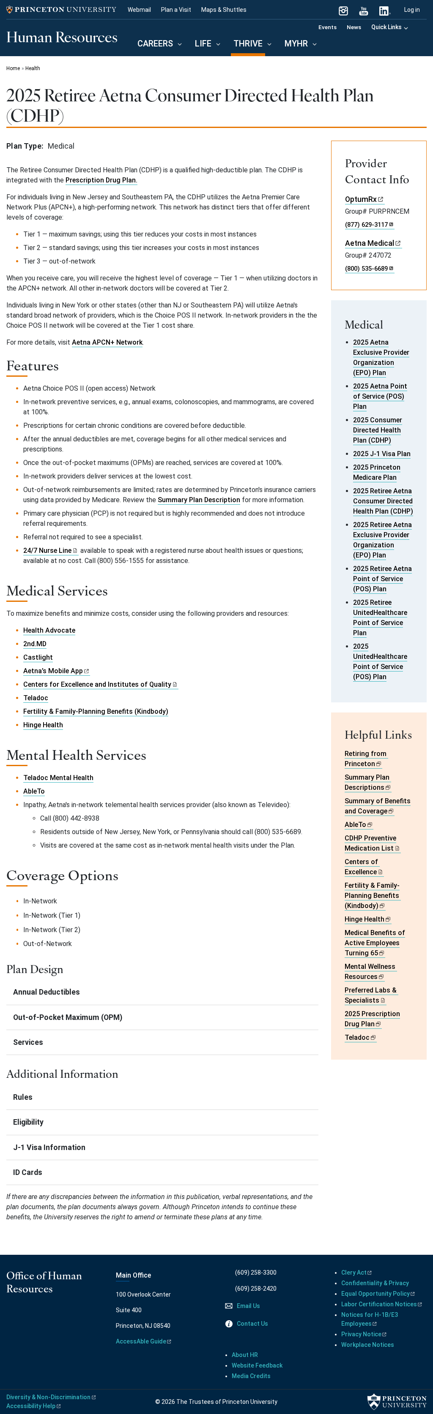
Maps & (224, 9)
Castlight (38, 657)
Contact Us (252, 1323)
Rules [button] (23, 1097)
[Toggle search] (422, 26)
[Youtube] (23, 1315)
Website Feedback (257, 1365)
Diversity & (48, 1397)
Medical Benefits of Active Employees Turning (375, 943)
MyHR (296, 43)
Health (32, 68)
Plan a (176, 9)
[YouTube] (363, 10)
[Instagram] (343, 10)
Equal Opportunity (375, 1293)
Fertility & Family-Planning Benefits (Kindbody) (95, 711)
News (354, 27)
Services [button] (28, 1042)
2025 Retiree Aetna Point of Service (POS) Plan (382, 579)
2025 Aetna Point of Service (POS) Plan (380, 396)
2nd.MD (35, 644)
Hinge (364, 919)
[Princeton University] (61, 10)
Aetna (369, 243)
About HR (245, 1354)
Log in (412, 9)
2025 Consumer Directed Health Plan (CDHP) (377, 430)
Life (203, 43)
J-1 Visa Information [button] (49, 1147)
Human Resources (62, 36)
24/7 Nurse (47, 551)
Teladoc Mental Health (58, 778)
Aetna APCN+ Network (107, 342)
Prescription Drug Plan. (101, 180)
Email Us (248, 1306)
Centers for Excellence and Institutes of (97, 684)
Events (327, 27)
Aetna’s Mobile (53, 671)
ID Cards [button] (27, 1172)
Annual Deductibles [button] (46, 992)
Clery (354, 1272)
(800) (366, 268)
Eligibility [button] (28, 1122)
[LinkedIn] (384, 10)
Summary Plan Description (199, 500)
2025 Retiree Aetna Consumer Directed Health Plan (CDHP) (383, 501)
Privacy (361, 1334)
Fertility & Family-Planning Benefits (372, 895)
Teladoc (35, 698)
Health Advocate (49, 630)
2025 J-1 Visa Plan (382, 454)
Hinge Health (43, 725)
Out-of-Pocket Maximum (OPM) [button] (67, 1017)
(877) (366, 224)
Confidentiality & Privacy (375, 1283)
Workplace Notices (367, 1344)
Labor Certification (379, 1304)
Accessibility (30, 1406)
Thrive (249, 43)
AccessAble (141, 1341)
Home (13, 68)
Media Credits (251, 1376)
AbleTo (34, 791)
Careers (155, 43)
